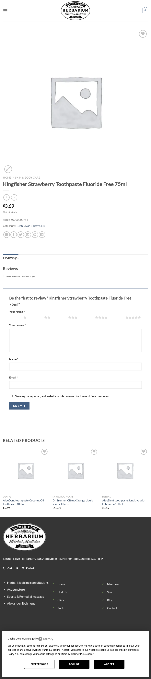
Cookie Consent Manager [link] (21, 638)
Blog (110, 600)
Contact (112, 608)
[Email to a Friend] (28, 234)
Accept (109, 664)
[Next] (148, 482)
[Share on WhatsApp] (6, 234)
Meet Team (113, 584)
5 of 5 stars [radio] (117, 317)
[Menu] (5, 10)
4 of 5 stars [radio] (87, 317)
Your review (17, 325)
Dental (20, 225)
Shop (110, 592)
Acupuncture (16, 589)
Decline (74, 664)
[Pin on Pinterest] (35, 234)
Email (13, 377)
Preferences (39, 664)
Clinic (61, 600)
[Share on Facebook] (13, 234)
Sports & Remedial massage (25, 596)
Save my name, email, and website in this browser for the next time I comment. (62, 396)
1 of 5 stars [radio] (15, 317)
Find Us (62, 592)
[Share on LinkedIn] (42, 234)
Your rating (17, 311)
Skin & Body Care (27, 177)
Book (60, 608)
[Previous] (3, 482)
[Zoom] (8, 169)
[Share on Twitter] (20, 234)
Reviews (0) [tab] (10, 258)
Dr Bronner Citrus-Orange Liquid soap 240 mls (72, 502)
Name (13, 359)
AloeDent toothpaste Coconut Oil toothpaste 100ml (23, 502)
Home (7, 177)
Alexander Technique (21, 603)
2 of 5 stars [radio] (36, 317)
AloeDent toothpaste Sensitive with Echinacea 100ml (123, 502)
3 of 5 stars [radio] (60, 317)
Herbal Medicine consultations (28, 582)
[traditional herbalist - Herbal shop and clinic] (75, 11)
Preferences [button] (86, 654)
